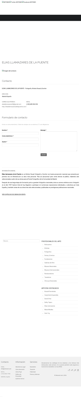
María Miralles (48, 309)
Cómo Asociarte (20, 369)
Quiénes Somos (20, 378)
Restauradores (49, 273)
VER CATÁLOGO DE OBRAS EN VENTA (13, 194)
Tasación (32, 369)
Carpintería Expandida (51, 295)
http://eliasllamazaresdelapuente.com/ (14, 106)
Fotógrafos (47, 252)
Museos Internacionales (51, 270)
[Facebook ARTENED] (29, 2)
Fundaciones (48, 259)
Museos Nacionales (50, 266)
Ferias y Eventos (49, 255)
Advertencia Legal (20, 367)
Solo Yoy (47, 313)
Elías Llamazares (49, 306)
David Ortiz (47, 298)
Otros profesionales (50, 281)
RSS (78, 371)
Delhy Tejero (48, 302)
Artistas (46, 248)
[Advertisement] (40, 44)
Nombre (5, 130)
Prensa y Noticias (35, 374)
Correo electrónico (7, 136)
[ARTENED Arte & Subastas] (6, 2)
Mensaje (43, 130)
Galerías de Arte (49, 263)
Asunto (4, 142)
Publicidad (33, 372)
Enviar (44, 154)
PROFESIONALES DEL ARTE (51, 241)
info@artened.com (6, 369)
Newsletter (33, 367)
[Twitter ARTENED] (16, 2)
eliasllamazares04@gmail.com (11, 104)
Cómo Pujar (19, 372)
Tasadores (47, 277)
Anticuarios (48, 244)
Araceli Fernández (50, 291)
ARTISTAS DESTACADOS (50, 288)
